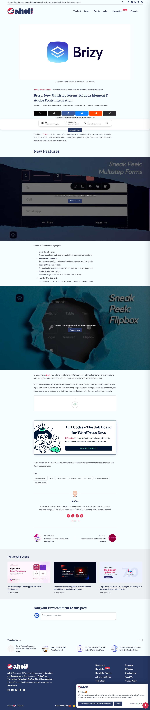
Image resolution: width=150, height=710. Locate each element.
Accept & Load (75, 130)
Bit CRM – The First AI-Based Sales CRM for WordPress (95, 648)
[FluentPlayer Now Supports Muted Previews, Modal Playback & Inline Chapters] (75, 572)
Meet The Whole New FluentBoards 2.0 (58, 648)
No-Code (87, 478)
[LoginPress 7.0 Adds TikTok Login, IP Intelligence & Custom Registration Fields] (121, 572)
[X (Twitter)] (132, 2)
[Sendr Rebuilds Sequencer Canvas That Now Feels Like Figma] (10, 648)
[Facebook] (128, 2)
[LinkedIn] (138, 2)
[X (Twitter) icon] (81, 515)
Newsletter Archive (103, 673)
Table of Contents (101, 478)
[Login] (122, 2)
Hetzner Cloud (46, 679)
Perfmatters (12, 679)
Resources (100, 665)
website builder (40, 483)
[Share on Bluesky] (82, 113)
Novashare (22, 679)
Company (129, 665)
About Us (129, 677)
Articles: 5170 (75, 521)
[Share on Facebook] (68, 113)
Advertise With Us (103, 677)
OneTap (31, 679)
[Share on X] (40, 113)
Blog (86, 11)
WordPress (104, 106)
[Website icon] (77, 515)
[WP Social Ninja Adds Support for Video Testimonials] (28, 572)
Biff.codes (69, 438)
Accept (118, 704)
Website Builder (93, 106)
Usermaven (12, 685)
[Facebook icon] (68, 515)
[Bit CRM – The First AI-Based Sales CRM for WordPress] (80, 648)
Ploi (36, 679)
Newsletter (120, 11)
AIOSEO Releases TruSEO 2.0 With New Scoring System (130, 648)
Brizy (45, 134)
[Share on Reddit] (95, 113)
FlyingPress (42, 676)
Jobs (105, 11)
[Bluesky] (135, 2)
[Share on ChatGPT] (54, 113)
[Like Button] (75, 404)
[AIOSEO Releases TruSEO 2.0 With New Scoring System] (114, 648)
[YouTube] (142, 2)
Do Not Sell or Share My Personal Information (95, 704)
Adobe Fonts (40, 478)
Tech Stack (100, 681)
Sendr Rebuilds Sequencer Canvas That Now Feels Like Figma (26, 649)
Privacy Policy (131, 681)
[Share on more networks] (109, 113)
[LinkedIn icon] (72, 515)
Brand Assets (130, 673)
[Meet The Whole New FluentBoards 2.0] (45, 648)
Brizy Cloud (61, 478)
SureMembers (17, 676)
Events (97, 11)
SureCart (48, 673)
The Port (77, 11)
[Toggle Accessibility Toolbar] (145, 705)
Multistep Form (74, 478)
